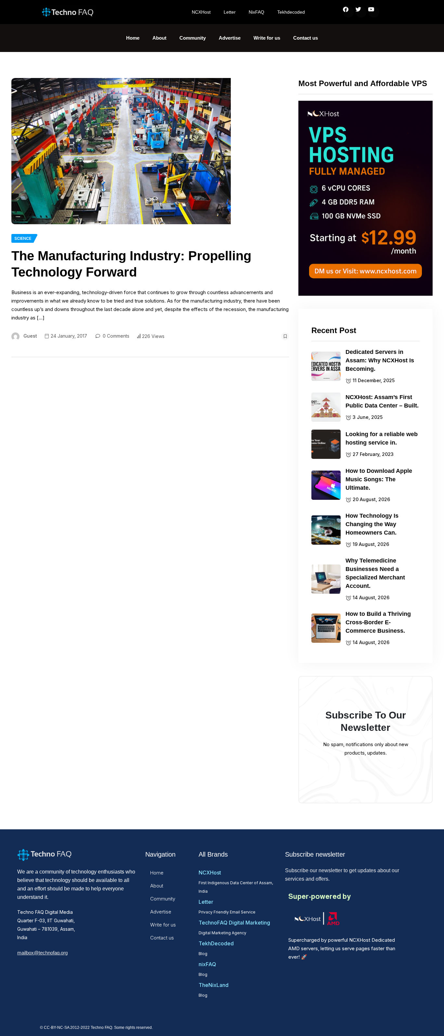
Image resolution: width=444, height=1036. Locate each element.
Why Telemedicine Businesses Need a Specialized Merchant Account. (375, 573)
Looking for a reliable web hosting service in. (382, 438)
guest (30, 336)
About (159, 38)
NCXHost (201, 12)
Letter (230, 12)
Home (132, 38)
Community (192, 38)
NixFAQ (256, 12)
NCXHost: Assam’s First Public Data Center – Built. (382, 401)
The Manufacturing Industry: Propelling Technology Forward (131, 264)
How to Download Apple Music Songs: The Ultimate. (379, 479)
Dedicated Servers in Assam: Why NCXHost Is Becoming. (380, 360)
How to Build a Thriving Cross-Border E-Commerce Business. (378, 622)
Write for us (267, 38)
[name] (121, 151)
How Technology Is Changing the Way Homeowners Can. (372, 524)
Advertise (230, 38)
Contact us (305, 38)
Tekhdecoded (291, 12)
